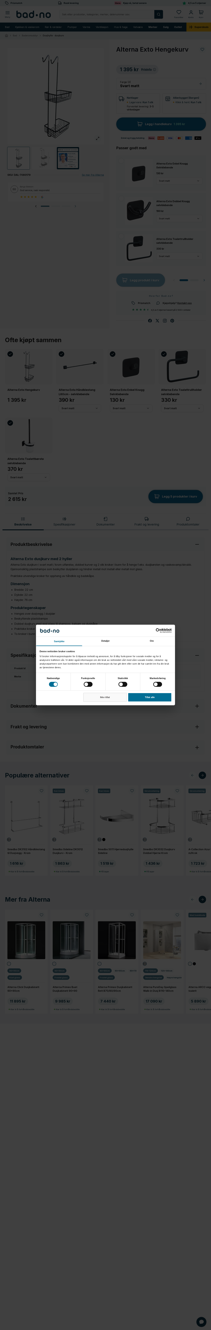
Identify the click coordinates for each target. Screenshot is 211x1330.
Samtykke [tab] (59, 641)
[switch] (88, 684)
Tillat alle (150, 697)
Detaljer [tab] (105, 641)
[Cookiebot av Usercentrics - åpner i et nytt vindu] (158, 630)
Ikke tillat (105, 697)
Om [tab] (152, 641)
